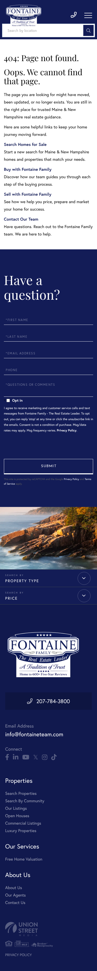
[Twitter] (35, 757)
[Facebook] (7, 757)
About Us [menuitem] (13, 887)
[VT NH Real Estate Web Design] (48, 929)
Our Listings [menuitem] (16, 808)
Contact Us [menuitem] (15, 902)
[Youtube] (25, 757)
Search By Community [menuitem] (24, 801)
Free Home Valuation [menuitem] (23, 859)
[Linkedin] (15, 757)
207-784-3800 (53, 701)
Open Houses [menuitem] (17, 815)
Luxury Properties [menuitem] (20, 830)
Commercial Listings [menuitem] (23, 823)
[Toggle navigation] (88, 15)
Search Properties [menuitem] (21, 793)
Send (48, 466)
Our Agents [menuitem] (15, 895)
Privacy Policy (67, 430)
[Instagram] (44, 757)
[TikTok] (54, 757)
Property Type (22, 580)
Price (11, 598)
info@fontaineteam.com (34, 734)
